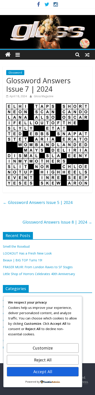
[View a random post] (87, 54)
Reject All (42, 360)
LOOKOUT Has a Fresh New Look (27, 253)
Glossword (15, 72)
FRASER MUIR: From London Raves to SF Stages (38, 267)
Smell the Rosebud (16, 246)
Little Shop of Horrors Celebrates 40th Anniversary (39, 274)
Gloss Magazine (43, 96)
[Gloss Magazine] (47, 17)
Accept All (42, 371)
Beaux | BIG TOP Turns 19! (22, 260)
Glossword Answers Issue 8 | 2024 (57, 222)
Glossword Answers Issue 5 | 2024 (37, 202)
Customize (43, 348)
